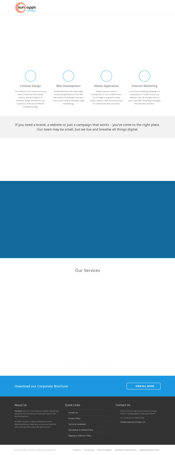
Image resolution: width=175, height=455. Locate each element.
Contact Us (73, 412)
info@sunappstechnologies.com (132, 422)
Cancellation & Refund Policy (80, 430)
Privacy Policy (74, 418)
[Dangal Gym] (52, 169)
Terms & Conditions (77, 424)
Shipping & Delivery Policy (79, 435)
